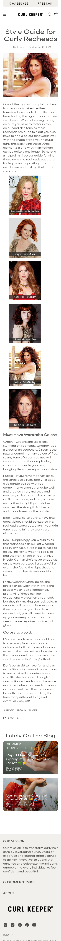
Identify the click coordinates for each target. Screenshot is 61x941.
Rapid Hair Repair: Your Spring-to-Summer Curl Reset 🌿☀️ (28, 758)
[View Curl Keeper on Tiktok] (12, 925)
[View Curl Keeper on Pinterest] (27, 925)
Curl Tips (14, 709)
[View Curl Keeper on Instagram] (5, 925)
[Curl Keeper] (30, 14)
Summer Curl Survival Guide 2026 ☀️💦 (26, 797)
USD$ (6, 934)
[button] (49, 14)
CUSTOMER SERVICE (19, 882)
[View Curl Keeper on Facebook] (20, 925)
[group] (30, 3)
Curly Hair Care (28, 709)
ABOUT (8, 893)
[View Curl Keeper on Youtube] (34, 925)
